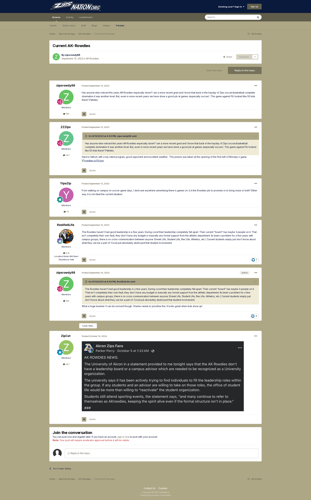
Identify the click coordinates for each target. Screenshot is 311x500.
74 (67, 211)
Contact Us (149, 488)
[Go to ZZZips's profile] (66, 138)
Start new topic (215, 70)
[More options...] (256, 86)
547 (67, 155)
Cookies (162, 488)
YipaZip (65, 183)
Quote (92, 114)
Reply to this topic (245, 70)
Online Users (68, 25)
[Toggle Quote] (86, 136)
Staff (83, 25)
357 (67, 364)
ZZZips (66, 127)
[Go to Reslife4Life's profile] (66, 236)
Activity (69, 17)
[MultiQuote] (84, 114)
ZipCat (65, 336)
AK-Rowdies (92, 58)
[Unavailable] (163, 376)
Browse (56, 17)
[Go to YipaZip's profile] (66, 195)
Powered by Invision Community (155, 495)
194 (67, 113)
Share (228, 57)
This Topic (245, 17)
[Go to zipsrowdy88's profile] (56, 56)
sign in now (123, 436)
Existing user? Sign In (230, 6)
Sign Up (254, 6)
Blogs (94, 25)
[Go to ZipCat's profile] (66, 347)
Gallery (106, 25)
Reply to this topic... (80, 453)
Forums (120, 25)
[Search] (258, 17)
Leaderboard (85, 17)
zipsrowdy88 (72, 55)
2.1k (67, 253)
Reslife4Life (65, 225)
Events (53, 25)
